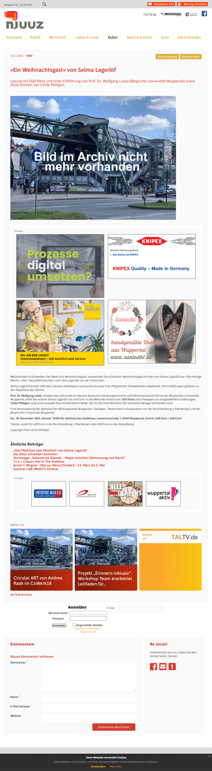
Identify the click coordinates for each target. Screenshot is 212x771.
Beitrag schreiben (195, 4)
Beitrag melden (172, 666)
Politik (35, 37)
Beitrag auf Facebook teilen (153, 666)
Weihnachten (191, 56)
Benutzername (58, 613)
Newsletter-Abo (164, 4)
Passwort (58, 618)
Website (15, 715)
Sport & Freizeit (139, 37)
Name (15, 697)
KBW (29, 55)
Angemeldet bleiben (89, 625)
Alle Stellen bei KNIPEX (124, 254)
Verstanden (98, 766)
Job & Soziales (189, 37)
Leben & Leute (87, 37)
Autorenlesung (167, 56)
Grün (165, 37)
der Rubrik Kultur (21, 594)
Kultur (113, 37)
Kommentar (19, 662)
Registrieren (88, 631)
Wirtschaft (57, 37)
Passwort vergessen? (88, 628)
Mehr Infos (115, 766)
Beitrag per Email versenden (162, 666)
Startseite (14, 37)
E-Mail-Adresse (21, 706)
